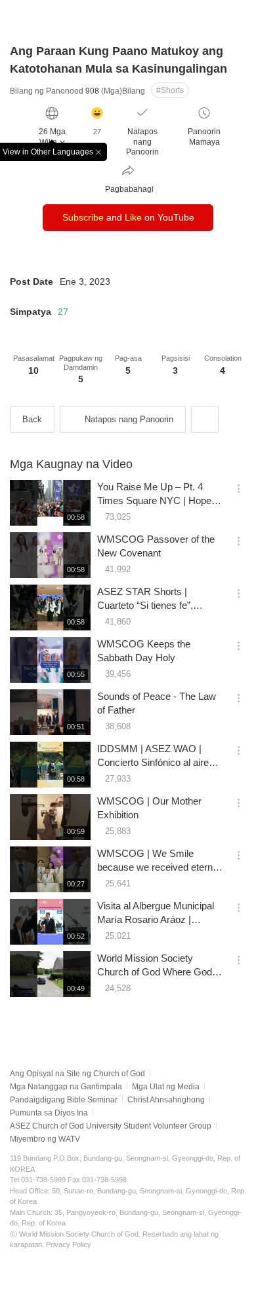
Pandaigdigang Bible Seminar (63, 1099)
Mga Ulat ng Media (166, 1086)
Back (32, 419)
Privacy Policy (68, 1244)
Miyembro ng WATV (45, 1139)
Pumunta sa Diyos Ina (49, 1112)
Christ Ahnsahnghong (166, 1099)
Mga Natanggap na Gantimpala (66, 1086)
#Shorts (170, 90)
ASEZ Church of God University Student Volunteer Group (110, 1126)
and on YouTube (128, 217)
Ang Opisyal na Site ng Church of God (77, 1073)
